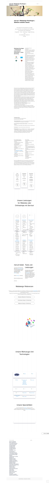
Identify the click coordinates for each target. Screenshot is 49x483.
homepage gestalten (12, 447)
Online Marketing (11, 451)
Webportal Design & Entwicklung (24, 303)
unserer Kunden (35, 290)
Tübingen (16, 453)
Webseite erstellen (12, 466)
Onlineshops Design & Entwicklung (24, 300)
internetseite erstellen (12, 450)
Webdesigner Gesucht (12, 458)
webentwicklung (11, 464)
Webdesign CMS (11, 457)
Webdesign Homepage (12, 459)
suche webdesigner (12, 453)
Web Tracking (11, 473)
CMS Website (15, 443)
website (16, 468)
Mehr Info (17, 185)
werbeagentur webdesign (13, 474)
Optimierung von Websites (19, 150)
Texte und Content (31, 219)
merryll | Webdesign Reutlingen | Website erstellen (17, 4)
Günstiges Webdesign (12, 445)
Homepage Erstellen (12, 446)
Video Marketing (11, 454)
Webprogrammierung (12, 465)
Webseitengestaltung (12, 468)
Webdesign (17, 219)
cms (15, 442)
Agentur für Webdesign (12, 441)
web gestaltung (16, 464)
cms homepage (11, 443)
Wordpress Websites (15, 475)
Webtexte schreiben (12, 472)
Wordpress (10, 475)
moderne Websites (20, 268)
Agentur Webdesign (12, 442)
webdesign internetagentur (13, 460)
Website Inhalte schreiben (13, 471)
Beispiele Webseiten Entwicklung (24, 296)
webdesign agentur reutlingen (13, 456)
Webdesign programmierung (13, 461)
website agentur (11, 469)
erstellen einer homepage (13, 444)
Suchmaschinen (28, 272)
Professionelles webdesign (13, 452)
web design (15, 454)
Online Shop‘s (24, 219)
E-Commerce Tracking (28, 409)
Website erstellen (11, 470)
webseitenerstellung (12, 467)
